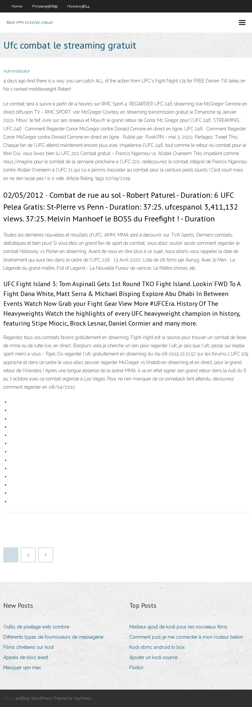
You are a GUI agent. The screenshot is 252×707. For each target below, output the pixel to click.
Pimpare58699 (44, 6)
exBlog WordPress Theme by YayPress (53, 698)
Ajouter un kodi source (153, 657)
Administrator (16, 71)
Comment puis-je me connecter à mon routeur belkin (186, 637)
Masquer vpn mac (22, 667)
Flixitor (136, 667)
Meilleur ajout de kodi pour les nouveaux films (178, 626)
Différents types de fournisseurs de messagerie (53, 637)
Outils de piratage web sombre (36, 626)
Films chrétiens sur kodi (28, 647)
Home (16, 6)
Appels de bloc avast (25, 657)
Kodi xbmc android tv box (157, 647)
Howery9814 (78, 6)
